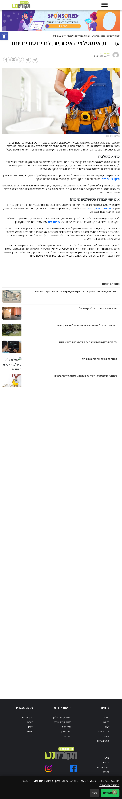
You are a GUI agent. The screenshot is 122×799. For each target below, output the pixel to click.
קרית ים (67, 736)
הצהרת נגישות (103, 741)
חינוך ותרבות (27, 717)
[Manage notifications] (114, 792)
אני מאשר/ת (110, 793)
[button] (4, 36)
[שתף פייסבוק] (6, 60)
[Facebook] (73, 768)
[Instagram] (48, 768)
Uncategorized (98, 35)
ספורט (30, 731)
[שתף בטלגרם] (35, 60)
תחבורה (106, 772)
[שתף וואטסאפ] (20, 60)
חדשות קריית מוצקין (62, 722)
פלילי (107, 757)
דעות (107, 726)
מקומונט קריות (113, 35)
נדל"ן (30, 726)
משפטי (30, 722)
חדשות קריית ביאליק (62, 717)
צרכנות (106, 762)
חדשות (106, 736)
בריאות (106, 722)
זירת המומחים (103, 731)
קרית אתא (66, 726)
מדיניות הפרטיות (109, 785)
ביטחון (106, 717)
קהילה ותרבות (103, 767)
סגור (94, 793)
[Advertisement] (86, 541)
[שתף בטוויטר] (28, 60)
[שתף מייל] (13, 60)
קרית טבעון (66, 731)
